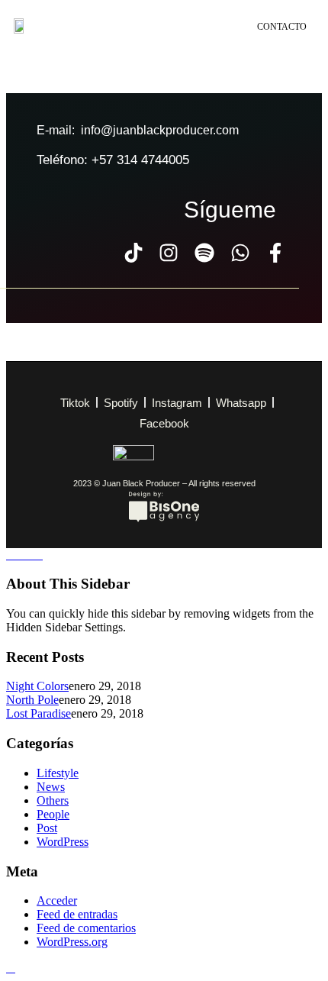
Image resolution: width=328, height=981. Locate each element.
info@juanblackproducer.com (160, 130)
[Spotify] (204, 253)
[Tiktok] (133, 253)
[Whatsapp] (240, 253)
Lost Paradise (38, 713)
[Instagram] (169, 253)
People (53, 814)
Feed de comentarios (86, 927)
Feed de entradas (77, 914)
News (51, 786)
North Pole (32, 699)
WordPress (62, 841)
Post (47, 827)
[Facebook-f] (275, 253)
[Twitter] (38, 555)
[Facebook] (10, 555)
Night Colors (37, 685)
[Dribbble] (29, 555)
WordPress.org (72, 941)
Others (53, 800)
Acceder (57, 900)
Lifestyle (58, 772)
